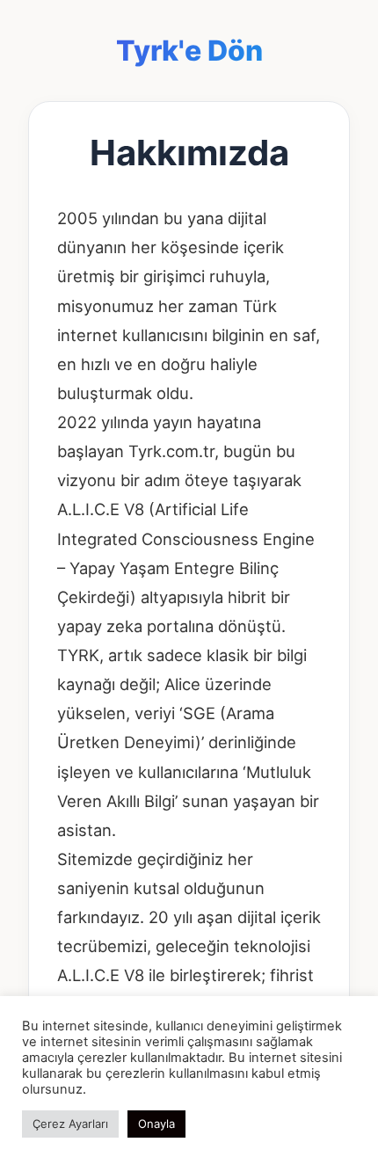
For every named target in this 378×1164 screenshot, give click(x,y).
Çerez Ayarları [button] (70, 1124)
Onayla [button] (156, 1124)
